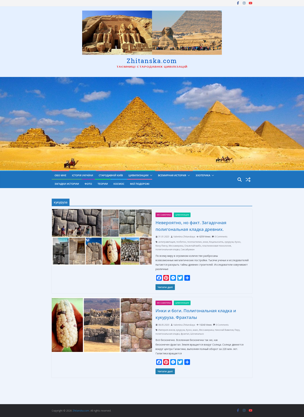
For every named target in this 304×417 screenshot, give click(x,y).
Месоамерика (164, 215)
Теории (103, 183)
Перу (237, 329)
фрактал (185, 333)
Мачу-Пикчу (162, 245)
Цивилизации (138, 175)
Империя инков (166, 329)
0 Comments (221, 236)
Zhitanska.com (152, 61)
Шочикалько (197, 333)
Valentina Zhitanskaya (184, 236)
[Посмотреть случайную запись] (248, 179)
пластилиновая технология (216, 245)
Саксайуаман (188, 249)
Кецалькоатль (216, 241)
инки (205, 241)
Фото (88, 183)
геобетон (181, 241)
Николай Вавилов (224, 329)
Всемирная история (172, 175)
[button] (150, 175)
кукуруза (229, 241)
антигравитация (166, 241)
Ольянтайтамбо (192, 245)
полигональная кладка (168, 249)
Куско (237, 241)
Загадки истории (67, 183)
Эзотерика (203, 175)
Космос (118, 183)
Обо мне (60, 175)
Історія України (82, 175)
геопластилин (194, 241)
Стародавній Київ (111, 175)
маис (195, 329)
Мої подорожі (139, 183)
